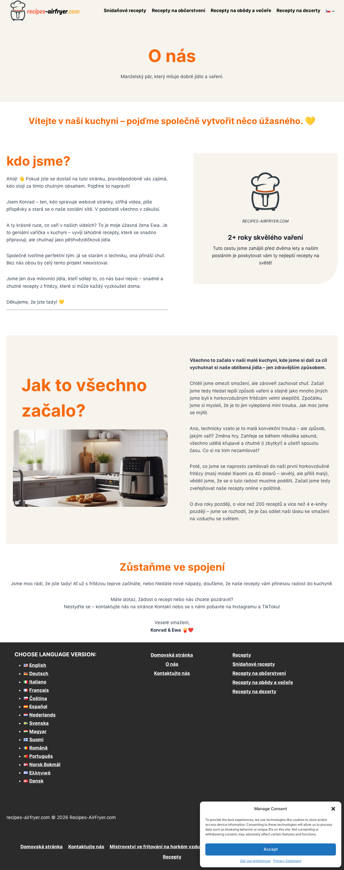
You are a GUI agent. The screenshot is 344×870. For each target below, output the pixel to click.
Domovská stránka (172, 655)
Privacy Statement (287, 861)
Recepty (241, 655)
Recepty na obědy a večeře (241, 10)
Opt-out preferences (255, 861)
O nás (172, 664)
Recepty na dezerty (298, 10)
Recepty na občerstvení (178, 10)
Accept (271, 849)
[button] (333, 808)
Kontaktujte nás (172, 673)
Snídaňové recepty (125, 10)
